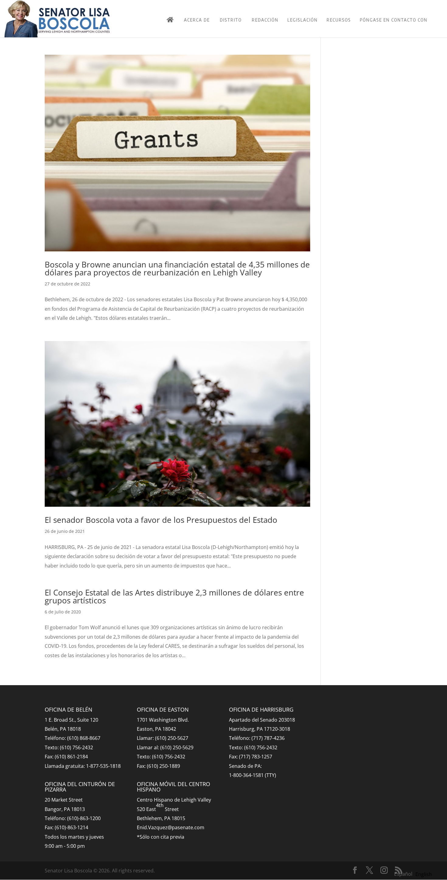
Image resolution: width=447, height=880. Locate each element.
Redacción (265, 19)
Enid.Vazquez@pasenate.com (170, 827)
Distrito (231, 19)
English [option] (423, 874)
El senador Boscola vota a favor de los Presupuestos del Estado (161, 519)
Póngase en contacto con (394, 19)
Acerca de (197, 19)
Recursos (339, 19)
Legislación (302, 19)
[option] (423, 874)
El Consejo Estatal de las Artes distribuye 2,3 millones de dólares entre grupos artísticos (174, 596)
